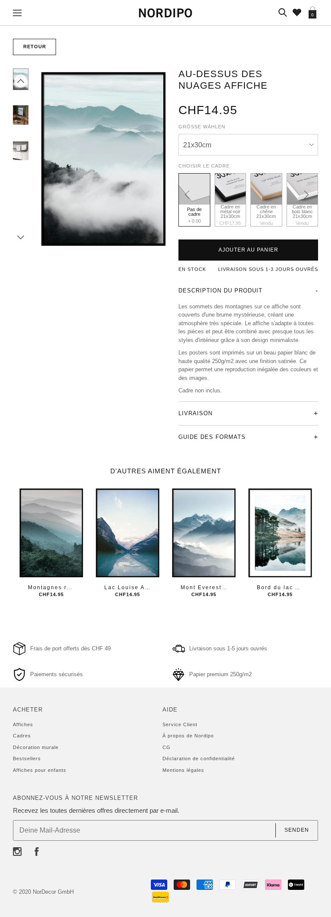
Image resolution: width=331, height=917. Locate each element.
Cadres (22, 735)
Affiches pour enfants (39, 770)
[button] (20, 81)
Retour (34, 46)
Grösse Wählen (201, 126)
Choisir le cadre (204, 165)
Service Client (179, 724)
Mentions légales (183, 770)
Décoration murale (36, 747)
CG (166, 747)
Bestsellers (27, 758)
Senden (296, 830)
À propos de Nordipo (188, 735)
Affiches (23, 724)
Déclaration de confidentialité (198, 758)
